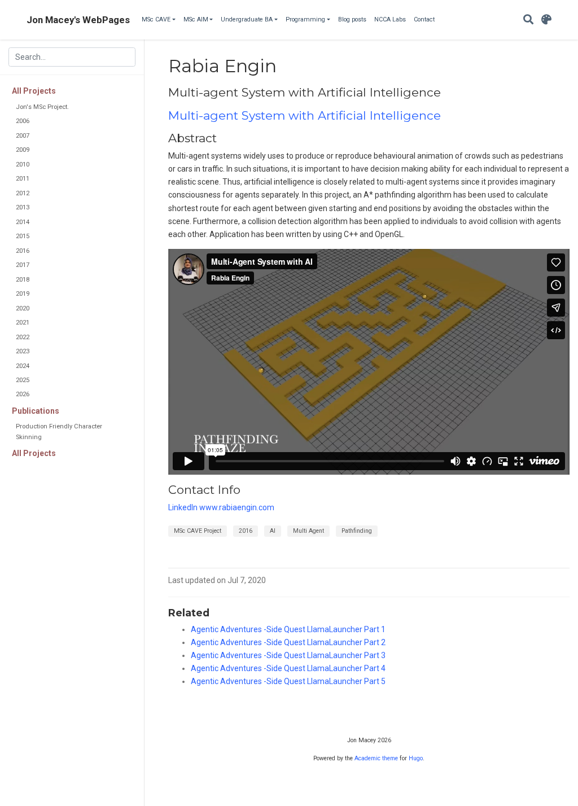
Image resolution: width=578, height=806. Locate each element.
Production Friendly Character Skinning (59, 431)
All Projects (34, 90)
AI (272, 531)
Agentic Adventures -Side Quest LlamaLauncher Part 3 (288, 655)
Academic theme (376, 758)
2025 (22, 380)
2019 (22, 293)
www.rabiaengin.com (236, 507)
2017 (22, 265)
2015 (22, 236)
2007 (22, 135)
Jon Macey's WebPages (78, 19)
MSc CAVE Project (197, 531)
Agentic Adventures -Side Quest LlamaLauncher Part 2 (288, 642)
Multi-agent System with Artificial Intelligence (304, 115)
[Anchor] (447, 91)
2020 (22, 308)
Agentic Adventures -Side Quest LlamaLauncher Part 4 (288, 668)
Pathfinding (356, 531)
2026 (22, 394)
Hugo (416, 758)
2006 (22, 121)
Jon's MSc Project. (42, 107)
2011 (22, 178)
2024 (22, 366)
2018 (22, 279)
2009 (22, 150)
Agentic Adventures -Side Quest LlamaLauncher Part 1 (288, 629)
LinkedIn (183, 507)
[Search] (528, 20)
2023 (22, 351)
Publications (35, 410)
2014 (22, 222)
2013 (22, 207)
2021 (22, 322)
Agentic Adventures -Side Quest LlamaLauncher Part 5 (288, 681)
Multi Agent (308, 531)
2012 (22, 193)
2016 (22, 251)
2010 (22, 164)
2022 (22, 337)
